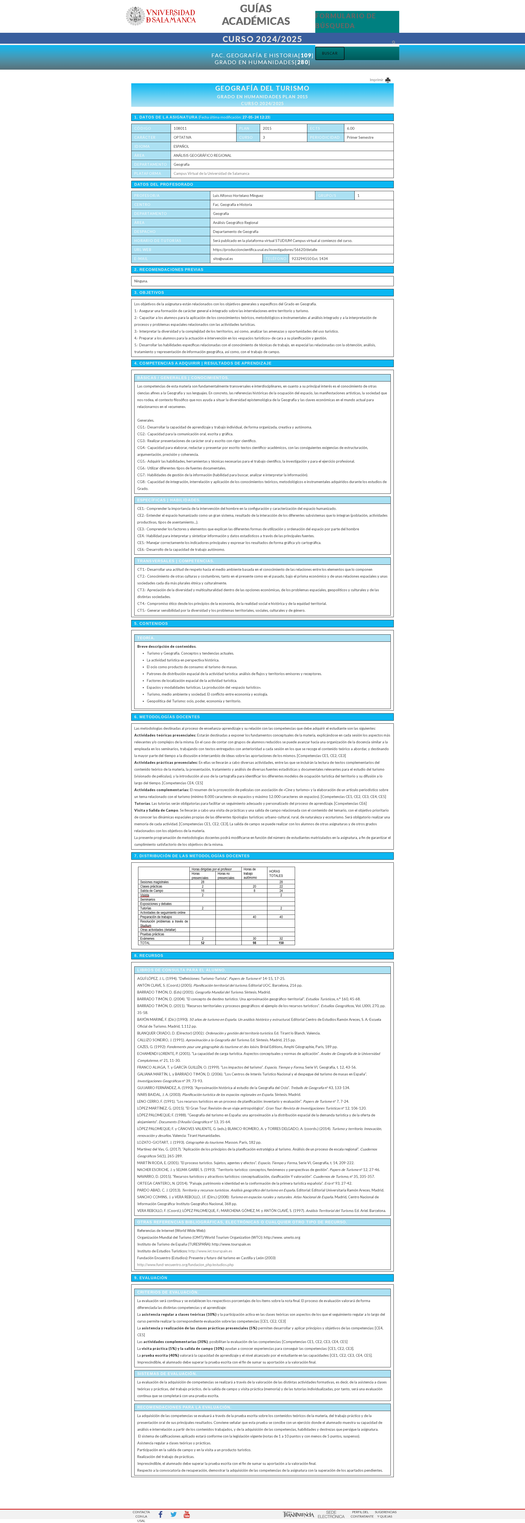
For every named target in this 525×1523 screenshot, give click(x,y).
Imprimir (377, 80)
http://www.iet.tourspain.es (210, 1251)
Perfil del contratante (360, 1514)
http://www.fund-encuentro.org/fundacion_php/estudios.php (185, 1264)
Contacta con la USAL (141, 1514)
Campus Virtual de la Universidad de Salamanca (211, 173)
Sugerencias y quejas (385, 1514)
